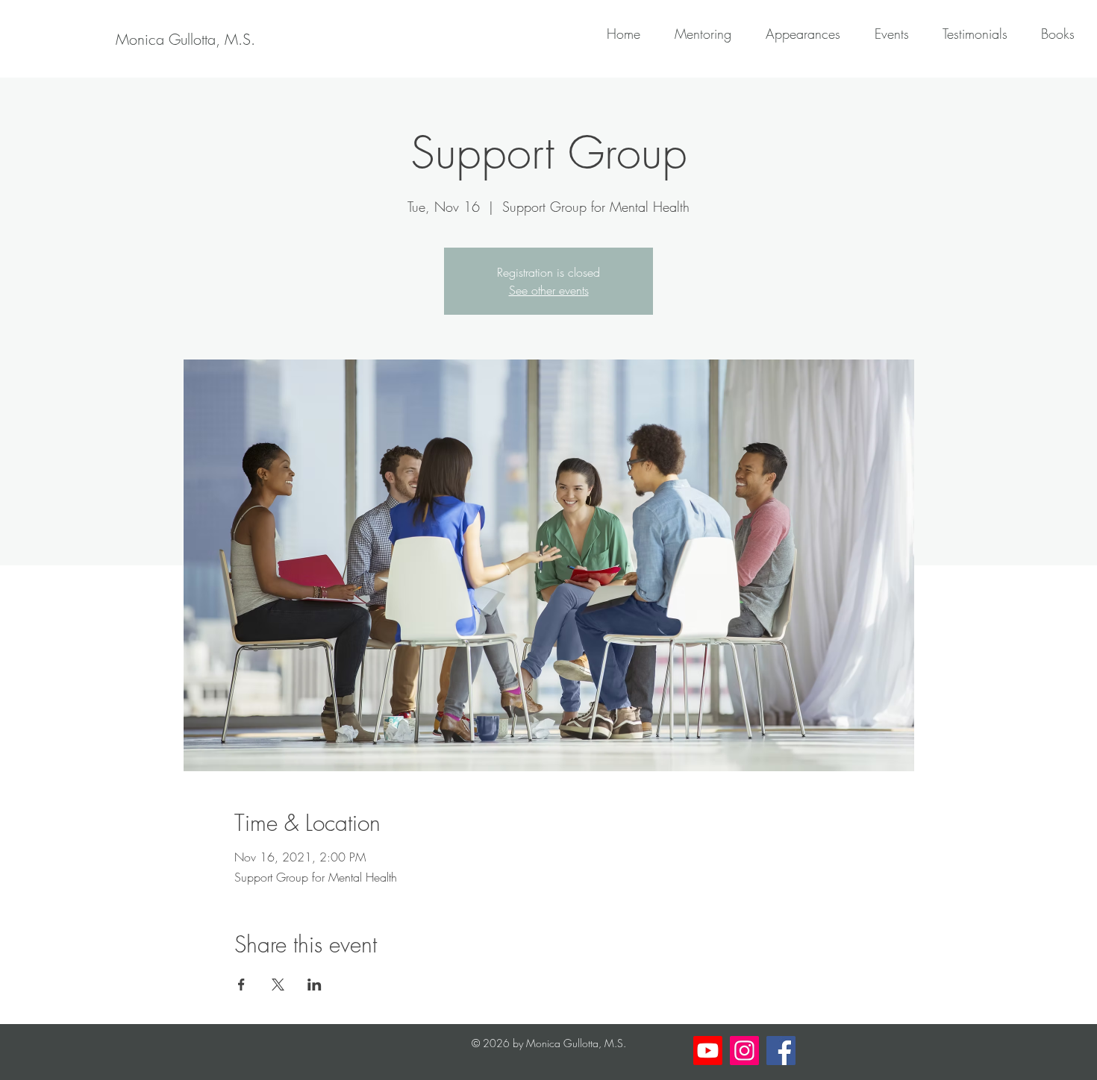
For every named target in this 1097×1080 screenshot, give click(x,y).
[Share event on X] (278, 984)
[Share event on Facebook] (241, 984)
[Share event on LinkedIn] (314, 984)
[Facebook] (781, 1050)
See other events (549, 290)
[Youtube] (707, 1050)
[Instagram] (744, 1050)
